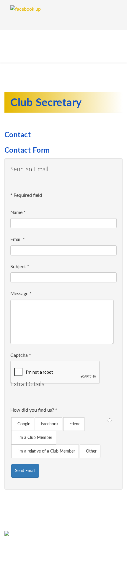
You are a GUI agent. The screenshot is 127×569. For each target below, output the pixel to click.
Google (23, 424)
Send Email (25, 471)
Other (91, 451)
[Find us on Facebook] (63, 535)
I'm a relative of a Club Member (46, 451)
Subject (19, 266)
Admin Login (66, 559)
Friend (75, 424)
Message (21, 293)
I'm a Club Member (34, 438)
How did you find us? (33, 410)
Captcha (20, 355)
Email (17, 239)
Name (18, 212)
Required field (26, 195)
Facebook (49, 424)
